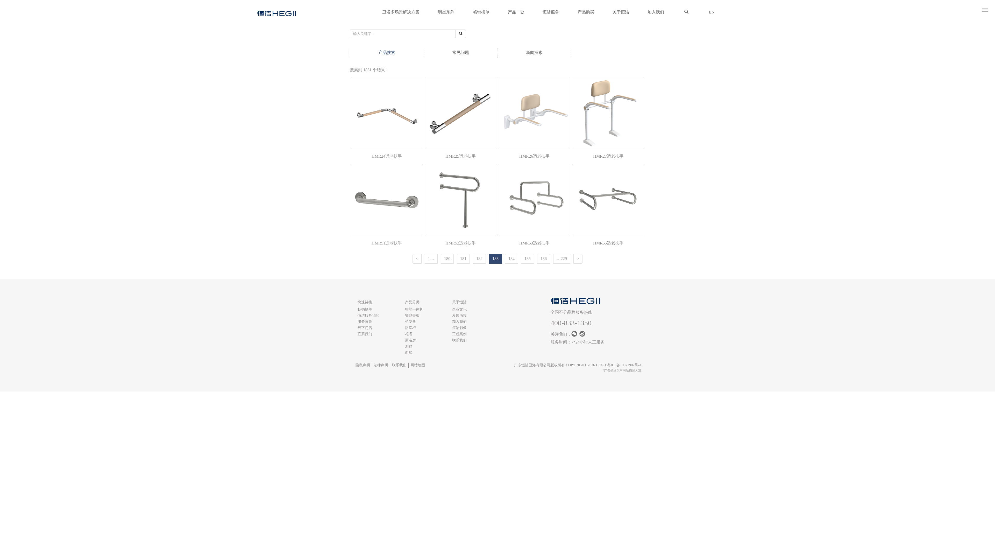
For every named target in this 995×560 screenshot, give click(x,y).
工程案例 (459, 334)
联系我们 (365, 334)
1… (431, 258)
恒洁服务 (551, 12)
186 (544, 258)
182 (479, 258)
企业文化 (459, 309)
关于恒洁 (621, 12)
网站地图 (417, 365)
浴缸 (408, 346)
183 (495, 258)
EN (712, 12)
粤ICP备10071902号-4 (624, 365)
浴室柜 (410, 328)
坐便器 (410, 322)
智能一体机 (414, 309)
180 (447, 258)
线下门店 (365, 328)
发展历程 (459, 316)
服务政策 (365, 322)
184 (511, 258)
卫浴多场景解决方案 (401, 12)
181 (463, 258)
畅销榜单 (481, 12)
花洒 (408, 334)
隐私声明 (363, 365)
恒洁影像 (459, 328)
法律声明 (381, 365)
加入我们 (656, 12)
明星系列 (446, 12)
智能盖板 (412, 316)
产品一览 (516, 12)
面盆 (408, 352)
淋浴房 (410, 340)
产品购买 (586, 12)
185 (527, 258)
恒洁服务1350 (368, 316)
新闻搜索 (534, 52)
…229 (562, 258)
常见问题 (460, 52)
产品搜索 (387, 52)
